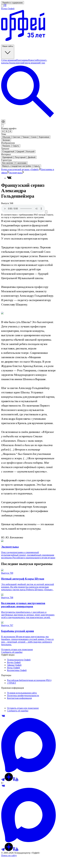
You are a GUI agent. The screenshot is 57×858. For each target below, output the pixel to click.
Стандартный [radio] (8, 151)
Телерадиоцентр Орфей (19, 659)
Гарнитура (6, 160)
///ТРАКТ (11, 683)
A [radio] (6, 131)
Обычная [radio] (6, 137)
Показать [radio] (6, 146)
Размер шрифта (8, 128)
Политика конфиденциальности (23, 695)
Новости (32, 60)
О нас (42, 63)
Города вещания (31, 63)
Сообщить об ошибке (12, 652)
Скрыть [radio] (16, 146)
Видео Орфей (14, 662)
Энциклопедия (15, 63)
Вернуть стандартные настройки (16, 166)
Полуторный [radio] (20, 157)
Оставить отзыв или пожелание (17, 649)
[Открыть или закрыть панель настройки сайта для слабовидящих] (3, 122)
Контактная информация (19, 698)
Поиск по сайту (9, 855)
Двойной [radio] (31, 157)
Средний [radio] (20, 151)
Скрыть (36, 166)
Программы (22, 60)
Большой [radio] (30, 151)
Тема (3, 134)
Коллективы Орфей (17, 670)
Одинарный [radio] (7, 157)
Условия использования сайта (22, 693)
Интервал (6, 154)
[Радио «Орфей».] (2, 5)
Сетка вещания (8, 60)
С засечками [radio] (20, 163)
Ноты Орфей (13, 667)
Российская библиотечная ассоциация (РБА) (29, 680)
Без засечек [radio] (7, 163)
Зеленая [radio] (6, 140)
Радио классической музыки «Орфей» (20, 169)
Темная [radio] (25, 137)
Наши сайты (7, 46)
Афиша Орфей (14, 665)
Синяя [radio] (34, 137)
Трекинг (5, 148)
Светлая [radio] (16, 137)
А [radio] (3, 131)
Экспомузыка (15, 172)
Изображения (8, 143)
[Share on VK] (9, 177)
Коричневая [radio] (44, 137)
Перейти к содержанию (12, 3)
